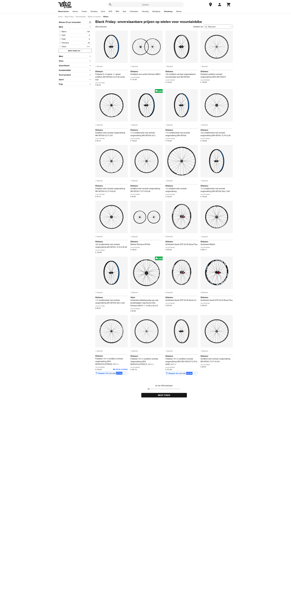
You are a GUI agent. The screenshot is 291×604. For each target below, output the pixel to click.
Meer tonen (164, 395)
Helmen (75, 11)
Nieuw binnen (63, 11)
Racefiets (94, 11)
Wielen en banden (94, 16)
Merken (179, 11)
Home (60, 16)
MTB (110, 11)
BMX (117, 11)
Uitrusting (145, 11)
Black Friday (69, 16)
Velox (132, 297)
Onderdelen (134, 11)
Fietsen (84, 11)
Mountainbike (81, 16)
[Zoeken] (110, 4)
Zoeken (145, 4)
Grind (103, 11)
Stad (124, 11)
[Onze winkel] (210, 4)
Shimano (99, 71)
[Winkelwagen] (228, 4)
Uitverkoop (168, 11)
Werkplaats (156, 11)
